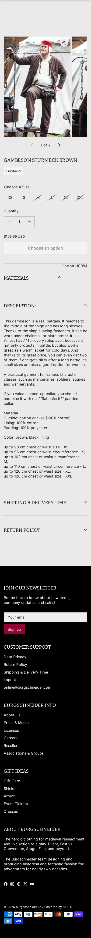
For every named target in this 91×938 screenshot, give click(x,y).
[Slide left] (32, 145)
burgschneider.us (28, 907)
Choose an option (45, 248)
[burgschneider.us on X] (25, 884)
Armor (9, 796)
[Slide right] (59, 145)
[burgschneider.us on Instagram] (12, 884)
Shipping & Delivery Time (26, 672)
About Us (12, 715)
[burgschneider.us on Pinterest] (18, 884)
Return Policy (15, 664)
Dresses (11, 811)
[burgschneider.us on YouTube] (31, 884)
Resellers (11, 745)
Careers (11, 737)
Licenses (11, 730)
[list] (45, 87)
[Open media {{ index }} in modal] (37, 87)
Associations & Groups (24, 753)
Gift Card (12, 781)
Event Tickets (16, 803)
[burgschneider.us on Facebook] (5, 884)
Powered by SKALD (58, 907)
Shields (10, 788)
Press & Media (16, 722)
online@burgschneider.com (27, 687)
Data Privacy (15, 656)
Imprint (10, 679)
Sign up (14, 629)
